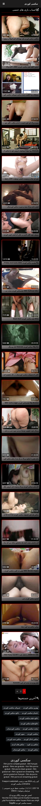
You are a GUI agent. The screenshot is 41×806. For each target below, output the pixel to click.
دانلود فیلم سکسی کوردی (28, 718)
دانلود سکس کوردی (12, 713)
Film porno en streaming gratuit (24, 777)
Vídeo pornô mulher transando (26, 798)
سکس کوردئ (33, 749)
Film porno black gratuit (22, 769)
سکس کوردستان (19, 749)
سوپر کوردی (20, 734)
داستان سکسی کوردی (30, 713)
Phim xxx (30, 800)
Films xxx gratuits (17, 766)
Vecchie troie (7, 798)
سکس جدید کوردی (14, 739)
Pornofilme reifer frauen (16, 800)
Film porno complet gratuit (15, 764)
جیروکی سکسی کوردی (11, 708)
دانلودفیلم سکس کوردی (29, 723)
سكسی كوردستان (13, 729)
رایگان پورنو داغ (15, 795)
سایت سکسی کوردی (30, 729)
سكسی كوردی (32, 734)
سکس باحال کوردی (31, 739)
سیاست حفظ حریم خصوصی (13, 788)
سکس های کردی (18, 744)
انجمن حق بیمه (26, 795)
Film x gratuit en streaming (23, 771)
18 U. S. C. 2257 (32, 788)
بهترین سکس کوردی (30, 708)
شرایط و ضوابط (24, 791)
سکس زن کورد (32, 744)
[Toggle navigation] (3, 3)
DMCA (13, 791)
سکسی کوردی (31, 3)
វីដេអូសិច (12, 803)
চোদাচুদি (36, 800)
